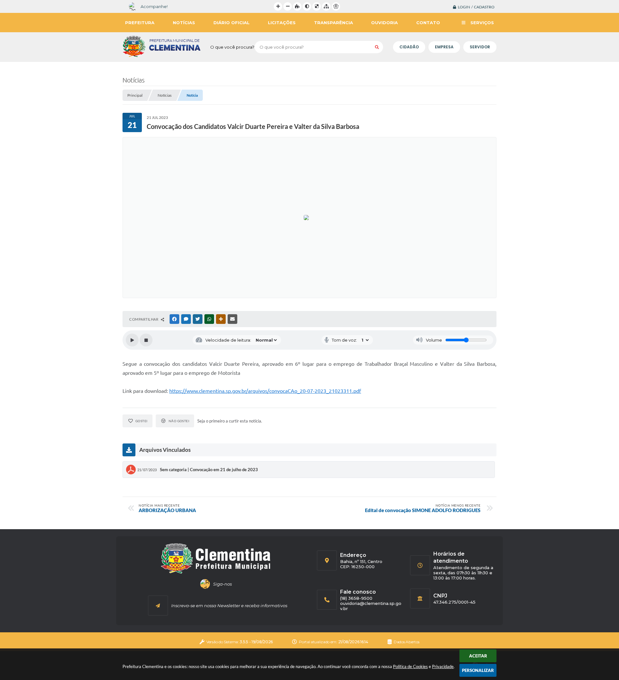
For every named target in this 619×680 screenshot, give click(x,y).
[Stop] (146, 340)
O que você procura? (232, 47)
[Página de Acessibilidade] (336, 6)
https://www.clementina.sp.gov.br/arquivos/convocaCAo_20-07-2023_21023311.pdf (265, 391)
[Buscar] (376, 47)
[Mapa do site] (326, 6)
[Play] (132, 340)
